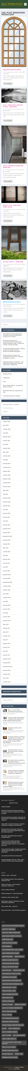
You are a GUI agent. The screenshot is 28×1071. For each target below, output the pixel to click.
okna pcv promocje (8, 1001)
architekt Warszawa (8, 929)
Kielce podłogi (6, 970)
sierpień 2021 (6, 544)
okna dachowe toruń (8, 991)
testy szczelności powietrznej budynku (11, 1042)
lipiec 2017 (6, 632)
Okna (20, 72)
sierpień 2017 (6, 628)
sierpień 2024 (6, 471)
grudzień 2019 (7, 620)
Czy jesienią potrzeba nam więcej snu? (11, 855)
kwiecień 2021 (6, 559)
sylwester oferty (13, 803)
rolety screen (6, 1035)
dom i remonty (6, 946)
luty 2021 (5, 567)
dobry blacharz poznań (9, 943)
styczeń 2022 (6, 525)
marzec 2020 (6, 609)
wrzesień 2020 (6, 586)
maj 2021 (5, 555)
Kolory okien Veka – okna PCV (9, 906)
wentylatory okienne (9, 1047)
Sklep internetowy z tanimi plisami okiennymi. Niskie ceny (10, 885)
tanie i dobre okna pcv (9, 1038)
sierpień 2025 (6, 448)
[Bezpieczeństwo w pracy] (14, 290)
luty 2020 (5, 613)
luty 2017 (5, 651)
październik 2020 (7, 582)
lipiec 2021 (6, 548)
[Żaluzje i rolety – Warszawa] (14, 242)
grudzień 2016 (7, 659)
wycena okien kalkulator (10, 1050)
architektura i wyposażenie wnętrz (13, 925)
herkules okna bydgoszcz (10, 960)
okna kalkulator (7, 997)
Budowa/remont (7, 374)
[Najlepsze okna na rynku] (14, 42)
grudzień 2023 (7, 479)
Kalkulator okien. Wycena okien (10, 897)
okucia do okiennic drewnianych (12, 1008)
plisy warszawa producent (10, 1018)
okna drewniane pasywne (10, 994)
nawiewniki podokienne (9, 977)
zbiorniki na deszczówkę (9, 1057)
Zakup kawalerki (5, 806)
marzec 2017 (6, 647)
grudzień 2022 (7, 502)
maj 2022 (5, 509)
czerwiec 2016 (6, 682)
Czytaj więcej (8, 83)
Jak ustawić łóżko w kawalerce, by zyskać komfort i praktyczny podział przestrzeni (16, 761)
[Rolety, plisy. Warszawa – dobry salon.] (14, 194)
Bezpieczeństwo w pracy (12, 302)
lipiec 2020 (6, 593)
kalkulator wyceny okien (10, 967)
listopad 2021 (6, 532)
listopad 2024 (6, 463)
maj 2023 (5, 494)
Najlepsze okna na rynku (12, 70)
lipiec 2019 (6, 624)
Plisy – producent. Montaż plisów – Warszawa (13, 106)
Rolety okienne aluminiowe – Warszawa (13, 166)
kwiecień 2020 (6, 605)
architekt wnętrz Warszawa (11, 932)
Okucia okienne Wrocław (8, 889)
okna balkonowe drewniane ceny (12, 984)
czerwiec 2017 (6, 636)
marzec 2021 (6, 563)
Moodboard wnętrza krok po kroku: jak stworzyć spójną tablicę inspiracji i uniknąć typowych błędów (13, 784)
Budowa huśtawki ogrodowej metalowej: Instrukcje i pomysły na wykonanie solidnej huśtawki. (13, 812)
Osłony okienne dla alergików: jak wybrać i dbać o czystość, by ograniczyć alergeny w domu (13, 772)
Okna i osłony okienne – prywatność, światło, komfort (13, 386)
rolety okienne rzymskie (9, 1032)
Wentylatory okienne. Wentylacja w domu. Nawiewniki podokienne (12, 901)
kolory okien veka (18, 970)
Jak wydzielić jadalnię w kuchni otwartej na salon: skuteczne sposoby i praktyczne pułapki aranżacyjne (14, 350)
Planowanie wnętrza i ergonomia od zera (13, 391)
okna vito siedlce (20, 1004)
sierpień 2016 (6, 674)
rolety (4, 1028)
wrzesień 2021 (6, 540)
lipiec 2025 (6, 452)
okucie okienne (6, 1015)
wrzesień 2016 (6, 670)
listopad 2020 (6, 578)
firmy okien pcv (19, 956)
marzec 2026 (6, 440)
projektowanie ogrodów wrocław (12, 1025)
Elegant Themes (19, 1067)
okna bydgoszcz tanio (9, 987)
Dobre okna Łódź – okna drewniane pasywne (13, 910)
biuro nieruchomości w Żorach (11, 936)
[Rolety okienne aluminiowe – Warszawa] (14, 144)
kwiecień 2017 (6, 643)
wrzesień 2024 (6, 467)
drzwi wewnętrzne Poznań (10, 953)
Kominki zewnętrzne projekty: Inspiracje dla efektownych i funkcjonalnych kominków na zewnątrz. (13, 818)
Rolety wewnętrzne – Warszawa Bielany (12, 893)
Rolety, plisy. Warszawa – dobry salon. (12, 206)
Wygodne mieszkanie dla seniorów (15, 728)
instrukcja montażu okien (10, 963)
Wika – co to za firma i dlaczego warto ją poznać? (15, 710)
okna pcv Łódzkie (7, 1004)
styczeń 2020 (6, 616)
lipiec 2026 (6, 425)
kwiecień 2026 (6, 436)
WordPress (17, 1069)
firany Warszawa (7, 956)
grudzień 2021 (7, 528)
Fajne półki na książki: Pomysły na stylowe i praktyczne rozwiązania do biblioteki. (13, 824)
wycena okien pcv (7, 1054)
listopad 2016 (6, 662)
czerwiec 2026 (6, 429)
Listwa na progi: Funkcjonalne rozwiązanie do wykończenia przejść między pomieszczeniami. (13, 719)
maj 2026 (5, 433)
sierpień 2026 (6, 421)
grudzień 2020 (7, 574)
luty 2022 (5, 521)
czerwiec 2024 (6, 475)
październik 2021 (7, 536)
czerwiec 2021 (6, 551)
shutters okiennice (19, 1035)
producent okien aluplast (10, 1021)
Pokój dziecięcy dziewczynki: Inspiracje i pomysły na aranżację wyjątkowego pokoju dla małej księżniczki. (13, 830)
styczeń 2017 (6, 655)
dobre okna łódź (7, 939)
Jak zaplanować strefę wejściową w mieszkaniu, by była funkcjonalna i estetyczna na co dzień (12, 335)
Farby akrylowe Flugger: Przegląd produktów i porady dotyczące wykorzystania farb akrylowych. (13, 850)
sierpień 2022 (6, 505)
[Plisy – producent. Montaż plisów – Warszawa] (14, 96)
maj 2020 (5, 601)
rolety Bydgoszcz (14, 1028)
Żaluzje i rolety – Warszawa (13, 262)
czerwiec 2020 (6, 597)
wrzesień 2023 (6, 486)
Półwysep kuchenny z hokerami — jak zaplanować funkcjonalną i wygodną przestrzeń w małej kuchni (13, 363)
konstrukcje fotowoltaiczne (11, 973)
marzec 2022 (6, 517)
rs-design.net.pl (9, 72)
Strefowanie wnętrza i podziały (11, 396)
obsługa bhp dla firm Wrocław (11, 980)
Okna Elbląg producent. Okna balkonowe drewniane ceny (12, 879)
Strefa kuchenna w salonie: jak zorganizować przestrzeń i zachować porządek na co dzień (13, 356)
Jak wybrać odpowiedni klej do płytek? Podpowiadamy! (11, 836)
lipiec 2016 (6, 678)
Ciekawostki (22, 304)
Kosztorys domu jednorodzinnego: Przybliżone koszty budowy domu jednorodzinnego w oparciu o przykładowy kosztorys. (12, 843)
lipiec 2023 (6, 490)
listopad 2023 (6, 482)
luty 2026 (5, 444)
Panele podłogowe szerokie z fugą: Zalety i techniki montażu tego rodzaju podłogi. (13, 860)
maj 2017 (5, 639)
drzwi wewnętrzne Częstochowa (12, 949)
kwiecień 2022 (6, 513)
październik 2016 (7, 666)
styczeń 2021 (6, 570)
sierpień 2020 (6, 590)
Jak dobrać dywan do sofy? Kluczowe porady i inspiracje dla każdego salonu (13, 751)
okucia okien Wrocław (9, 1011)
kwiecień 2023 (6, 498)
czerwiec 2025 (6, 456)
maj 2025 (5, 459)
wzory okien (19, 1054)
